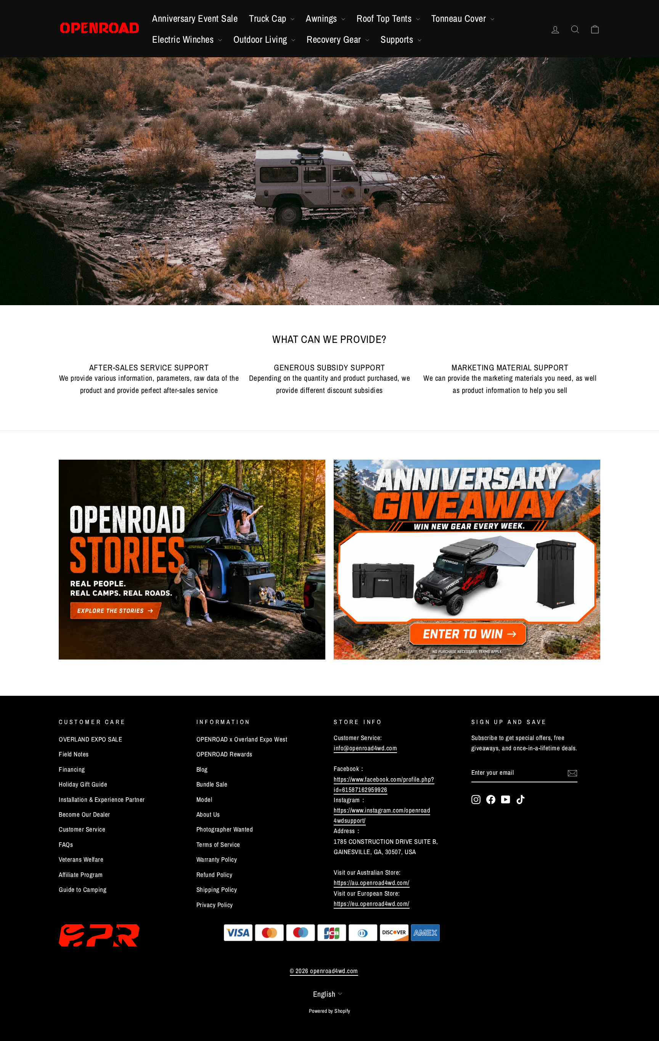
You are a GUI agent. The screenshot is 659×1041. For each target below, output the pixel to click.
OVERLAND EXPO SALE (90, 739)
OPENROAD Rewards (224, 754)
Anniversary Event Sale (195, 18)
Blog (202, 769)
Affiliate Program (81, 874)
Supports (398, 39)
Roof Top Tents (385, 18)
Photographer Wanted (224, 829)
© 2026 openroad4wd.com (324, 970)
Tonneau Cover (460, 18)
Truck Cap (269, 18)
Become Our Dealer (84, 814)
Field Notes (74, 754)
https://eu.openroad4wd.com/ (372, 903)
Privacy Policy (214, 904)
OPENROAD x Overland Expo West (242, 739)
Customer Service (82, 829)
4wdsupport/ (350, 820)
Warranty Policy (216, 859)
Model (204, 799)
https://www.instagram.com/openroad (382, 810)
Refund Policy (214, 874)
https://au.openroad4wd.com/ (372, 882)
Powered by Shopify (329, 1010)
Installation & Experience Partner (102, 799)
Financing (72, 769)
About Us (208, 814)
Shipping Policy (216, 889)
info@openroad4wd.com (365, 747)
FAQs (66, 844)
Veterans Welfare (81, 859)
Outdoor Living (261, 39)
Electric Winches (184, 39)
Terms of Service (218, 844)
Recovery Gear (335, 39)
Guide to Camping (82, 889)
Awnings (322, 18)
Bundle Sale (212, 784)
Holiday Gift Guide (83, 784)
